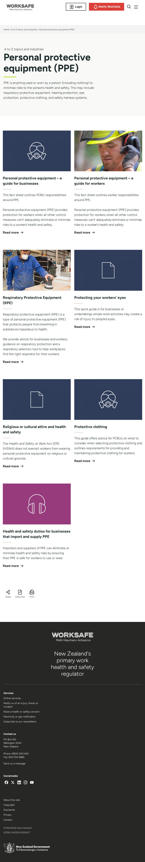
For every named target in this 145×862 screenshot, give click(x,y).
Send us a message (14, 763)
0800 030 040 (20, 753)
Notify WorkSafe (109, 6)
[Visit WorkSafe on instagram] (25, 783)
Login (78, 6)
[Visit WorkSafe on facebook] (6, 783)
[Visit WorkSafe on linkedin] (19, 783)
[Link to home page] (20, 9)
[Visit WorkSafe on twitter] (13, 783)
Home (6, 29)
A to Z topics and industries (24, 29)
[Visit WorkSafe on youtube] (32, 783)
